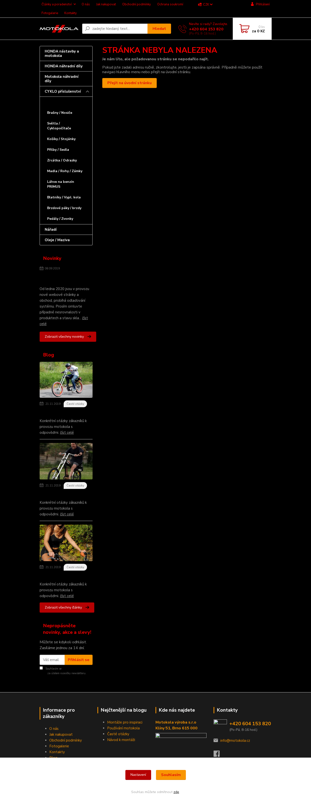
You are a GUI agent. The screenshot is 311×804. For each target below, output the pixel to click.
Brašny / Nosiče (59, 112)
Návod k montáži (121, 739)
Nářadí (51, 229)
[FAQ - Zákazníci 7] (66, 380)
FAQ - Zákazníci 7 (56, 412)
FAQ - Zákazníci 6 (56, 494)
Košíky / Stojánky (61, 139)
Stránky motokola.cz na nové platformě (62, 278)
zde (176, 792)
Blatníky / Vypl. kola (64, 197)
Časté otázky (75, 404)
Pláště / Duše (59, 102)
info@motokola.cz (235, 740)
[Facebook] (219, 755)
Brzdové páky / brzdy (64, 208)
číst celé (67, 432)
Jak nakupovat (106, 4)
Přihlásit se (78, 660)
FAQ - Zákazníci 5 (56, 576)
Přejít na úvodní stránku (129, 83)
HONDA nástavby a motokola (62, 53)
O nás (86, 4)
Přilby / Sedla (58, 149)
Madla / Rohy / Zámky (64, 171)
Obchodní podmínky (136, 4)
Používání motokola (123, 728)
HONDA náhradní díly (64, 66)
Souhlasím (171, 774)
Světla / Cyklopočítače (59, 126)
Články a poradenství (57, 4)
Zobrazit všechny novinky (64, 336)
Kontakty (70, 13)
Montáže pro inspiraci (124, 722)
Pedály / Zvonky (60, 218)
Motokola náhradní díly (61, 78)
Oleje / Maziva (57, 240)
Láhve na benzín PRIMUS (60, 184)
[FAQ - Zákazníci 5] (66, 544)
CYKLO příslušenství (63, 91)
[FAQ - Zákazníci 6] (66, 462)
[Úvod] (59, 29)
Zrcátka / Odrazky (62, 160)
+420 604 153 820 (206, 29)
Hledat (159, 28)
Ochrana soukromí (170, 4)
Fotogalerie (50, 13)
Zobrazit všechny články (63, 607)
